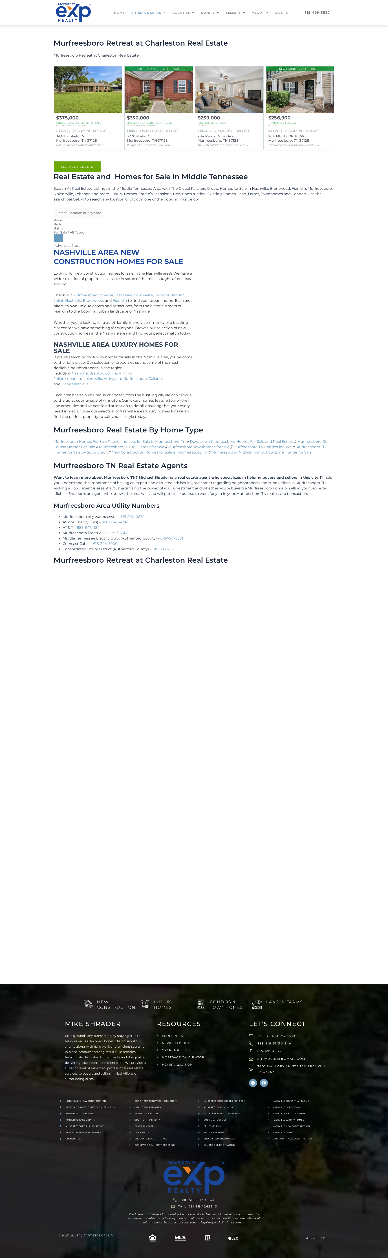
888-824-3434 (114, 522)
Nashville (73, 300)
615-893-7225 (163, 549)
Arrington (112, 379)
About (258, 12)
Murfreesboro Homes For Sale (80, 441)
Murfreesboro (85, 295)
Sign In (282, 12)
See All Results (77, 166)
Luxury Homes (163, 1005)
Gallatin (155, 379)
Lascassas (123, 295)
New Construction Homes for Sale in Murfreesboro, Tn (160, 452)
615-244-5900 (105, 544)
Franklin (120, 300)
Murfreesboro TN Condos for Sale (262, 447)
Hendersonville (75, 384)
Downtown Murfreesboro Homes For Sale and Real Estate (241, 441)
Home (119, 12)
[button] (148, 13)
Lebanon (162, 295)
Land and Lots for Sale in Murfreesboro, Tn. (148, 441)
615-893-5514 (116, 533)
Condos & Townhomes (226, 1005)
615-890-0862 (132, 517)
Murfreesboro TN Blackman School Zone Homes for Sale (262, 452)
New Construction (116, 1005)
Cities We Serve (146, 12)
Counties (181, 12)
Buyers (208, 12)
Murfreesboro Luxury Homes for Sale (131, 447)
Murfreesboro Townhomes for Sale (198, 447)
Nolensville (143, 295)
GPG (308, 1238)
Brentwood (93, 300)
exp (321, 1238)
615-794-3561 (171, 538)
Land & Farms (284, 1002)
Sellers (233, 12)
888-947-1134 (88, 527)
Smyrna (106, 295)
